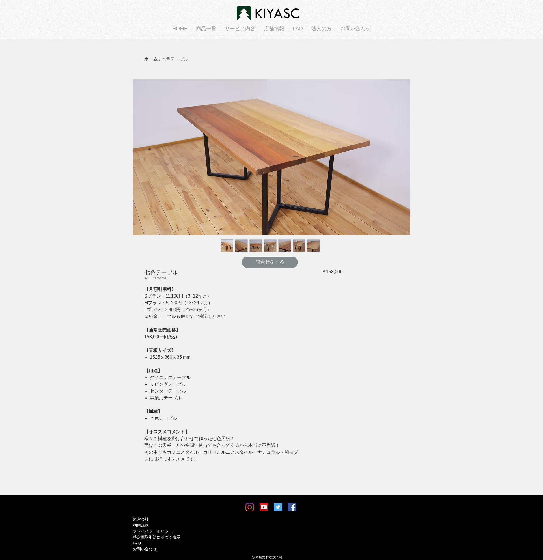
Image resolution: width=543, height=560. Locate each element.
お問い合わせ (145, 549)
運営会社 (141, 519)
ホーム (151, 59)
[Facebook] (292, 507)
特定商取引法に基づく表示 (156, 537)
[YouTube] (264, 507)
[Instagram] (249, 507)
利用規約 (141, 525)
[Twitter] (278, 507)
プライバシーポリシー (153, 531)
